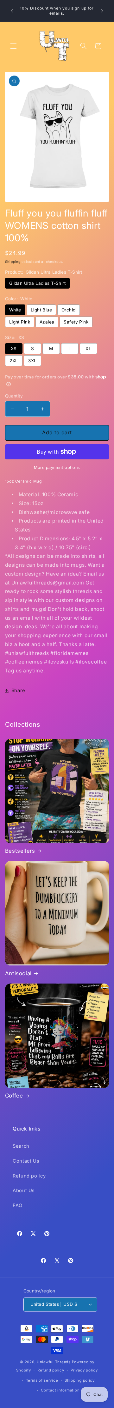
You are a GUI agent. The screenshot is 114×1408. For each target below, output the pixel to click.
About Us (24, 1190)
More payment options (57, 467)
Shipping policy (80, 1380)
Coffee (14, 1095)
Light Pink (19, 321)
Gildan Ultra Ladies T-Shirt (37, 283)
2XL (14, 360)
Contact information (60, 1390)
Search (21, 1146)
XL (88, 348)
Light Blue (41, 309)
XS (14, 348)
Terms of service (42, 1380)
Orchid (68, 309)
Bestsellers (20, 851)
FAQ (17, 1205)
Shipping (13, 262)
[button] (13, 46)
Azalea (47, 321)
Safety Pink (76, 321)
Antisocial (18, 973)
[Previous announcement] (12, 11)
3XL (32, 360)
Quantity (14, 395)
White (15, 309)
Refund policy (29, 1176)
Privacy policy (84, 1370)
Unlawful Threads (54, 1362)
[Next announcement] (102, 11)
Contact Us (26, 1161)
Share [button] (18, 690)
